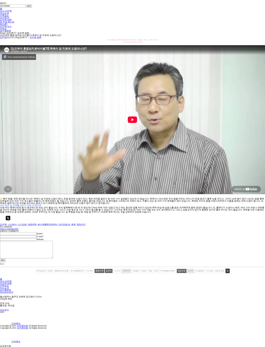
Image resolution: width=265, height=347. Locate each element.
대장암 (49, 271)
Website (40, 239)
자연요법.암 (64, 224)
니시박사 (12, 224)
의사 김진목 (6, 11)
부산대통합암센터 (77, 271)
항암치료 (182, 271)
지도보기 (4, 310)
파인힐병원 (5, 31)
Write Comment (7, 229)
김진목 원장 (219, 271)
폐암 (150, 271)
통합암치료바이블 (61, 271)
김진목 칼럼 (6, 20)
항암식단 (81, 224)
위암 (156, 271)
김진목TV (5, 17)
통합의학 (99, 271)
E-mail (40, 236)
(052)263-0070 (6, 292)
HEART (3, 24)
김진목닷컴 (22, 326)
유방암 (143, 271)
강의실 (3, 28)
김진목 (3, 37)
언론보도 (4, 15)
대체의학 (32, 224)
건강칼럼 (135, 271)
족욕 (73, 224)
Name (40, 233)
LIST (16, 229)
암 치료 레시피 (7, 22)
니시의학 (89, 271)
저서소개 (4, 13)
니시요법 (22, 224)
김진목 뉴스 (6, 26)
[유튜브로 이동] (16, 323)
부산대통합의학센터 (47, 224)
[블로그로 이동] (5, 323)
